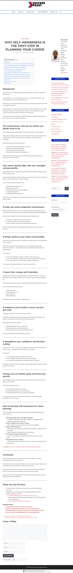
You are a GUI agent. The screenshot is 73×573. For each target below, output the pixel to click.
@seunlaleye (64, 72)
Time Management (56, 131)
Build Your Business (56, 114)
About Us (21, 12)
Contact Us (53, 12)
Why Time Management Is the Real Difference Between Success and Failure (59, 93)
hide (16, 60)
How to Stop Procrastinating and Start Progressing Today (22, 512)
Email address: (55, 207)
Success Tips (30, 12)
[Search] (67, 188)
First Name (54, 200)
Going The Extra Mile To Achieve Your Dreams (19, 507)
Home (13, 12)
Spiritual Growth (55, 126)
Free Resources (42, 12)
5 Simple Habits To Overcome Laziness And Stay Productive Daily (25, 510)
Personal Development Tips (58, 119)
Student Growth (55, 129)
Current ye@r (7, 560)
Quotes (53, 124)
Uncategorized (55, 134)
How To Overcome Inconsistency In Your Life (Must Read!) (22, 508)
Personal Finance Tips (57, 122)
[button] (60, 12)
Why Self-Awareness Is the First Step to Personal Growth (17, 516)
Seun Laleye (54, 144)
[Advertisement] (36, 25)
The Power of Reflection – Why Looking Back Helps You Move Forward (20, 517)
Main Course (25, 39)
